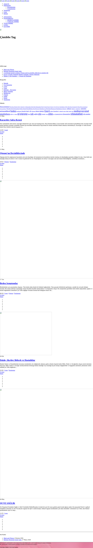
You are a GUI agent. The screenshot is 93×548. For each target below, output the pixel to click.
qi (18, 113)
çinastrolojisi (58, 114)
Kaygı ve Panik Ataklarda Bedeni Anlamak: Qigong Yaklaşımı (21, 74)
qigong (23, 113)
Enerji (47, 111)
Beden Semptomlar (9, 283)
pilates (15, 114)
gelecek (61, 111)
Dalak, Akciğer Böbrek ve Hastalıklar (17, 360)
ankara (69, 109)
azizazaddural (5, 111)
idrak (67, 111)
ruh (32, 114)
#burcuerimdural (4, 107)
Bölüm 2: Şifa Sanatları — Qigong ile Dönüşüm (17, 76)
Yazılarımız (7, 99)
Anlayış (73, 108)
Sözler (5, 98)
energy (41, 111)
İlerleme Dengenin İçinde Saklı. (13, 71)
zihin (50, 113)
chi (30, 111)
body (27, 111)
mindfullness (5, 114)
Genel (5, 86)
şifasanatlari (66, 114)
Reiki (29, 114)
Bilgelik (6, 83)
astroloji (83, 109)
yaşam (43, 114)
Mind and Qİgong (9, 69)
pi (13, 114)
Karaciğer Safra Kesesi (11, 120)
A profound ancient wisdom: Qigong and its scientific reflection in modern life (26, 73)
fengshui (55, 111)
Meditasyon (7, 93)
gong (64, 111)
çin (53, 114)
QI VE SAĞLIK (7, 503)
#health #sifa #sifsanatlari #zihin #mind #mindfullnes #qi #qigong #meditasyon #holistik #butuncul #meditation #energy (37, 108)
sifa (39, 114)
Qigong (6, 95)
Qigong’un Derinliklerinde (12, 153)
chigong (33, 111)
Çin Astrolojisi (8, 85)
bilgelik (24, 111)
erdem (51, 111)
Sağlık (5, 96)
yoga (47, 114)
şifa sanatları (86, 114)
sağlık (36, 114)
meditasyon (79, 111)
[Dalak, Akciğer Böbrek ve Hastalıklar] (26, 354)
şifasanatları (77, 113)
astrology (78, 108)
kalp (72, 111)
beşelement (18, 111)
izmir (70, 111)
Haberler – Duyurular (10, 90)
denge (37, 111)
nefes (11, 114)
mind (86, 111)
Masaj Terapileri (8, 91)
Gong (5, 88)
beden (13, 111)
